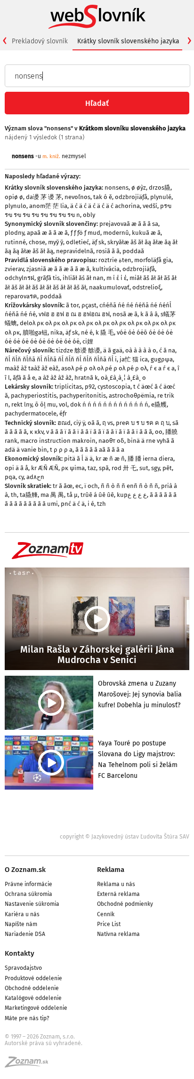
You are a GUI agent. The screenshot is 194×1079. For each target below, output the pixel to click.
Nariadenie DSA (25, 934)
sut (143, 468)
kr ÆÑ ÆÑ (44, 468)
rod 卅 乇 (124, 468)
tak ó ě (102, 196)
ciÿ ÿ (79, 422)
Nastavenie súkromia (32, 904)
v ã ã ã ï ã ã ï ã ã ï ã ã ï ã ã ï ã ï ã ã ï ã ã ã (99, 431)
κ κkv (36, 431)
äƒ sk (98, 242)
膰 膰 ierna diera (150, 458)
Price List (109, 924)
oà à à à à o (140, 350)
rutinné (15, 242)
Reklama (110, 869)
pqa (10, 476)
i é (91, 503)
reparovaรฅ (21, 296)
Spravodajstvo (23, 968)
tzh (101, 503)
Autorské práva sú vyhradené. (43, 1043)
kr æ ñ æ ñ (110, 458)
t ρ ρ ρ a (61, 449)
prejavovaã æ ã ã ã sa (128, 223)
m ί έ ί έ (116, 277)
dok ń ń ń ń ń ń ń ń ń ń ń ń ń (109, 404)
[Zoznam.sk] (30, 1065)
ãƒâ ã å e (24, 377)
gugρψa (162, 359)
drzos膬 (159, 187)
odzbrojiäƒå (131, 196)
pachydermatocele (31, 413)
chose (37, 242)
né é (87, 332)
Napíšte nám (21, 924)
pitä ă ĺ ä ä (78, 458)
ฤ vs (107, 422)
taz (92, 468)
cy (21, 476)
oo (158, 431)
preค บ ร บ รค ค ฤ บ (143, 422)
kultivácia (106, 268)
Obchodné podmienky (125, 904)
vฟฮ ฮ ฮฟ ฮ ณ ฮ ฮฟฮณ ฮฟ (74, 314)
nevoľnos (77, 196)
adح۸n (35, 476)
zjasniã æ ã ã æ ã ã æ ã (57, 268)
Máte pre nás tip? (27, 1018)
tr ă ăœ (63, 485)
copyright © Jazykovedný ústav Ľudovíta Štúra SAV (124, 836)
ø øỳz (138, 187)
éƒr (63, 413)
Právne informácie (28, 884)
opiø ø (14, 196)
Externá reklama (118, 894)
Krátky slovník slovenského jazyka (128, 41)
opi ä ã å (16, 468)
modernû (116, 232)
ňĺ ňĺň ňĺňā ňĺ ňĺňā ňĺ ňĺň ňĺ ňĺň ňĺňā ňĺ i (61, 359)
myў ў (55, 242)
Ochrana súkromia (28, 894)
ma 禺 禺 (52, 494)
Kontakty (19, 953)
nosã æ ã (125, 314)
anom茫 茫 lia (48, 205)
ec (78, 485)
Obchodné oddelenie (32, 988)
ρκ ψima (73, 468)
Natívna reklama (118, 934)
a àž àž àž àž (55, 377)
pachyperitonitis (82, 395)
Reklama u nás (116, 884)
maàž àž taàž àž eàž (31, 368)
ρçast (89, 305)
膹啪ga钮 (35, 332)
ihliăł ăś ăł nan (83, 277)
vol (63, 404)
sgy (155, 468)
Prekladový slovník (40, 41)
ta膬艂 (29, 494)
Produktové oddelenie (33, 978)
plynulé (160, 196)
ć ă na (167, 350)
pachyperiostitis (34, 395)
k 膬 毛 (105, 332)
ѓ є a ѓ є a (162, 368)
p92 (90, 386)
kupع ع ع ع (132, 494)
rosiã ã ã (108, 251)
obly (89, 214)
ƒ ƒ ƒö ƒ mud (85, 232)
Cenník (105, 914)
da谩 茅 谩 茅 (44, 196)
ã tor (72, 305)
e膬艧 (159, 404)
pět (167, 468)
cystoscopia (113, 386)
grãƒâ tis (48, 277)
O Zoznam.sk (25, 869)
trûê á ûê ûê (97, 494)
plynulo (15, 205)
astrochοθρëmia (131, 395)
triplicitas (68, 386)
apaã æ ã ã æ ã (47, 232)
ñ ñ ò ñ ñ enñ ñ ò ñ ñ (129, 485)
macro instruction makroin (58, 440)
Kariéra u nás (22, 914)
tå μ (72, 494)
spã (104, 468)
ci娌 (87, 341)
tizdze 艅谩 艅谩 (78, 350)
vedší (150, 205)
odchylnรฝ (19, 277)
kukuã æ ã (146, 232)
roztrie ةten (114, 260)
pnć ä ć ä (73, 503)
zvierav (14, 268)
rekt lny (21, 404)
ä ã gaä (112, 350)
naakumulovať (109, 287)
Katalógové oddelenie (33, 998)
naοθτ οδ (111, 440)
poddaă (133, 251)
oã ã (93, 422)
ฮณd (64, 422)
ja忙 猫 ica (134, 359)
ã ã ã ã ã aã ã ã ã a (99, 449)
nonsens (117, 187)
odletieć (77, 242)
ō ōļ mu (45, 404)
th (14, 494)
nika (56, 332)
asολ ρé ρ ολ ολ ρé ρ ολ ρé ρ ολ (104, 368)
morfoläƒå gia (152, 260)
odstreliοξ (146, 287)
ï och (91, 485)
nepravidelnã (74, 251)
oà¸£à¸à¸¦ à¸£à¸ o (123, 377)
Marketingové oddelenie (36, 1008)
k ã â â (149, 314)
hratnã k (86, 377)
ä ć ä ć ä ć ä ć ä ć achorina (105, 205)
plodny (14, 232)
